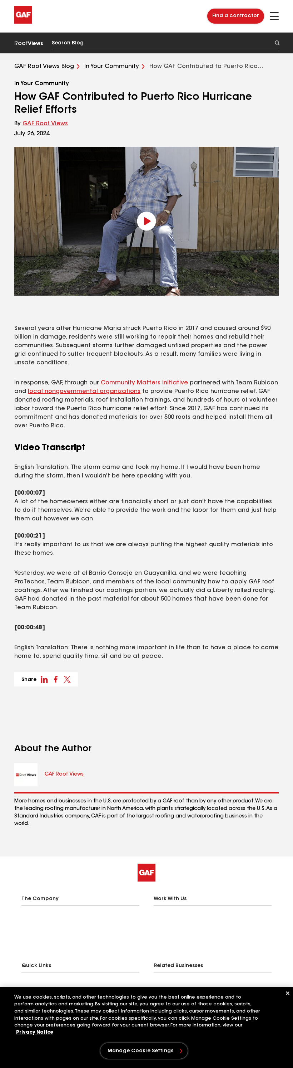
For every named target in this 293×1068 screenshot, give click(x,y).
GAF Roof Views (45, 124)
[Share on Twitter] (67, 679)
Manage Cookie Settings (140, 1051)
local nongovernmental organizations (84, 391)
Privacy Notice (34, 1032)
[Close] (287, 993)
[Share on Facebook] (55, 679)
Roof (28, 44)
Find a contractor (235, 16)
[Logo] (23, 22)
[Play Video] (146, 221)
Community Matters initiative (144, 383)
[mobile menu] (274, 16)
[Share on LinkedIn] (44, 679)
